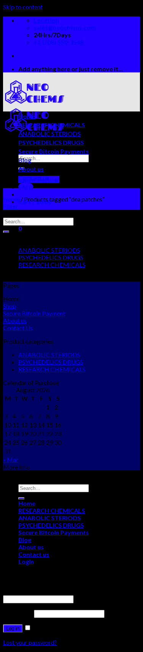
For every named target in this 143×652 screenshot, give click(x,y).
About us (31, 168)
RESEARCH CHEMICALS (51, 124)
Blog (24, 160)
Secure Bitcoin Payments (53, 151)
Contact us (33, 177)
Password (18, 613)
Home (26, 116)
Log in (12, 628)
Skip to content (23, 6)
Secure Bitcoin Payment (34, 313)
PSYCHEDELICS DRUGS (51, 142)
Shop (9, 306)
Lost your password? (30, 642)
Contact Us (18, 327)
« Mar (10, 459)
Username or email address (40, 591)
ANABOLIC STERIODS (49, 133)
